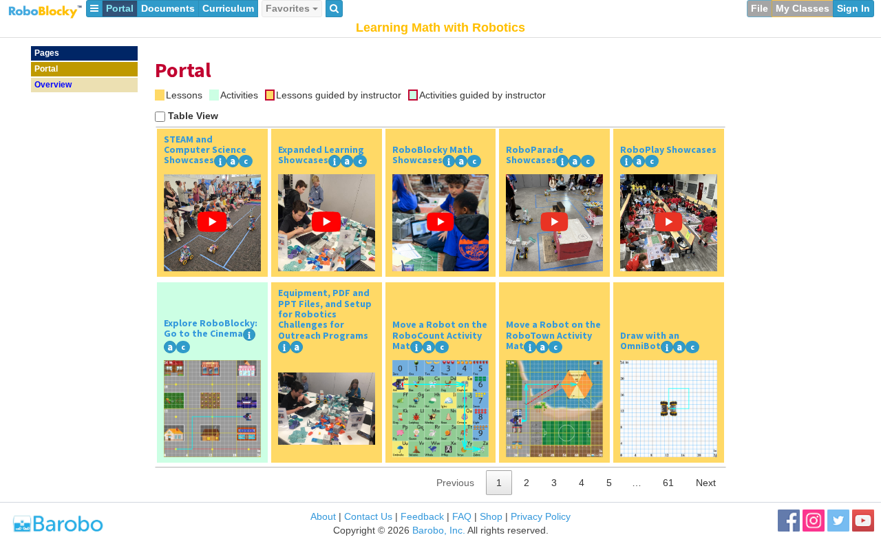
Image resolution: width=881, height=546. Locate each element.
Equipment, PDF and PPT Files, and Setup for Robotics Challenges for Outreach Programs (325, 314)
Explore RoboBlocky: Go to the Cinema (210, 328)
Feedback (422, 516)
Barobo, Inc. (438, 530)
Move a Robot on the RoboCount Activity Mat (439, 335)
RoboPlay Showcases (668, 149)
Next (706, 482)
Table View (193, 115)
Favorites (289, 8)
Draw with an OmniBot (649, 341)
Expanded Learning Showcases (321, 155)
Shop (491, 516)
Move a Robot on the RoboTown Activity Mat (553, 335)
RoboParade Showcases (535, 155)
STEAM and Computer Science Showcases (205, 150)
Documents (168, 8)
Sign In (853, 8)
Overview (53, 85)
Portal (120, 8)
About (323, 516)
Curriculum (228, 8)
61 (668, 482)
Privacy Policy (541, 516)
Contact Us (368, 516)
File (759, 8)
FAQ (461, 516)
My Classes (802, 8)
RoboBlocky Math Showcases (432, 155)
